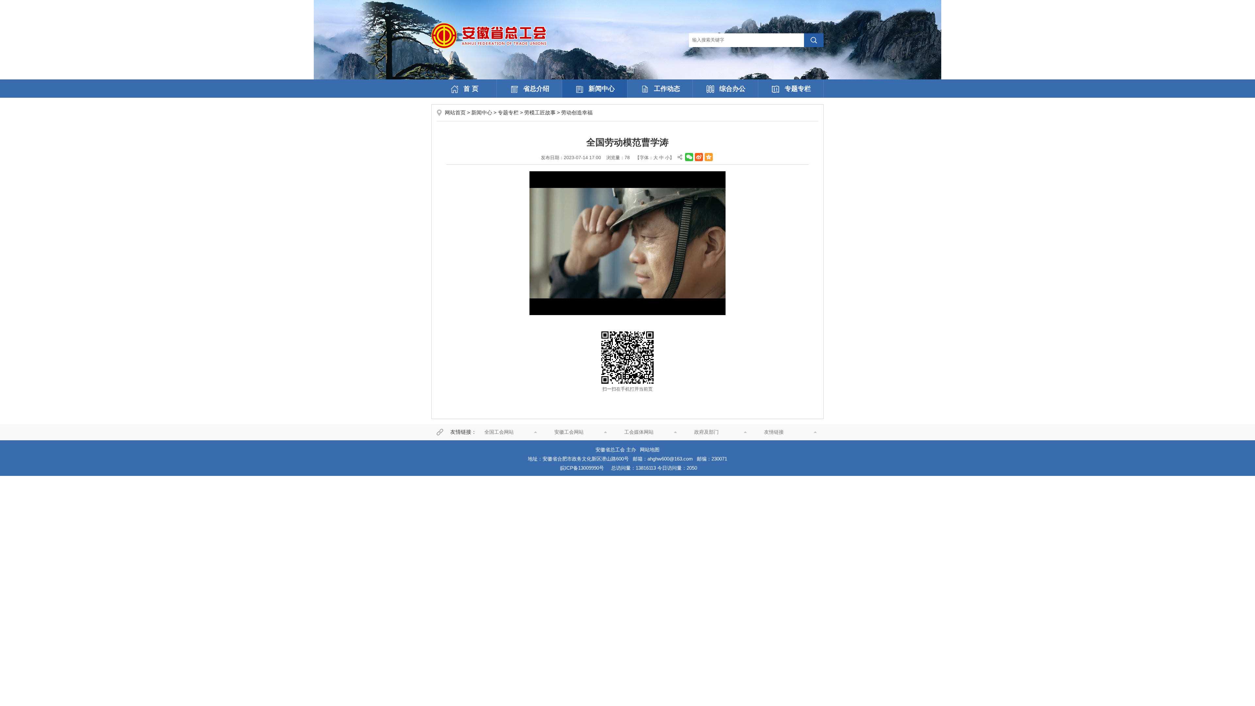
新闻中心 (602, 88)
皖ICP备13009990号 (582, 468)
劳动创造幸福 (577, 112)
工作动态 (667, 88)
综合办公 (732, 88)
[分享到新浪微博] (699, 157)
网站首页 (455, 112)
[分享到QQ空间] (709, 157)
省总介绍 (536, 88)
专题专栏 (798, 88)
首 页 (470, 88)
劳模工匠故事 (540, 112)
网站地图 (650, 449)
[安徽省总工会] (489, 35)
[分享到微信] (689, 157)
